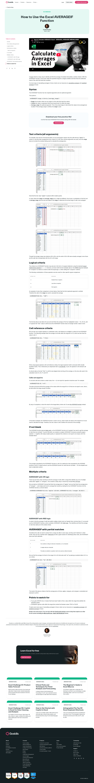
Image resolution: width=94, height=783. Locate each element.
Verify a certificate (77, 755)
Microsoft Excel (26, 759)
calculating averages (73, 83)
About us (7, 742)
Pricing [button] (34, 2)
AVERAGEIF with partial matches (14, 61)
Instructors (8, 746)
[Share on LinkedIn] (12, 68)
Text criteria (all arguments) (13, 44)
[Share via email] (15, 68)
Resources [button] (29, 2)
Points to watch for (11, 63)
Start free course (26, 657)
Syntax (8, 41)
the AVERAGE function (76, 404)
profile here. (55, 626)
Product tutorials (59, 747)
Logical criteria (10, 46)
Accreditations (9, 747)
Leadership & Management (28, 754)
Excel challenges (76, 746)
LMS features (42, 746)
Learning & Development (28, 757)
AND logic (65, 523)
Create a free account (82, 2)
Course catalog (26, 742)
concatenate (62, 366)
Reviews (7, 749)
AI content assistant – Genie (45, 751)
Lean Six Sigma (26, 756)
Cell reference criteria (11, 48)
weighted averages (34, 608)
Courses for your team (44, 742)
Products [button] (23, 2)
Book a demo (69, 2)
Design (24, 751)
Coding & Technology (27, 747)
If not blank (9, 52)
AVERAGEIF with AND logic (13, 59)
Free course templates (61, 746)
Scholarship (75, 744)
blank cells (48, 430)
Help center (75, 754)
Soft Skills (25, 767)
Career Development (27, 746)
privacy (11, 751)
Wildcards (50, 534)
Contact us (75, 750)
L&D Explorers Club (77, 742)
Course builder (43, 749)
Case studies (59, 744)
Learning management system (46, 744)
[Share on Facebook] (7, 68)
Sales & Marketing (26, 765)
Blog (57, 742)
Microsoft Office (26, 760)
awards (14, 747)
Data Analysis (25, 749)
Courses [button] (17, 2)
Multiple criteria (10, 55)
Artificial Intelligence (27, 744)
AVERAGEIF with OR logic (13, 57)
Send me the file (58, 122)
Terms (7, 751)
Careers (7, 744)
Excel (31, 77)
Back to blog (10, 7)
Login (63, 2)
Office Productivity (26, 762)
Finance (24, 752)
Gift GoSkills (8, 752)
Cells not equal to (11, 50)
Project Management (27, 764)
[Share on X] (10, 68)
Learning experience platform (46, 747)
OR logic (78, 481)
